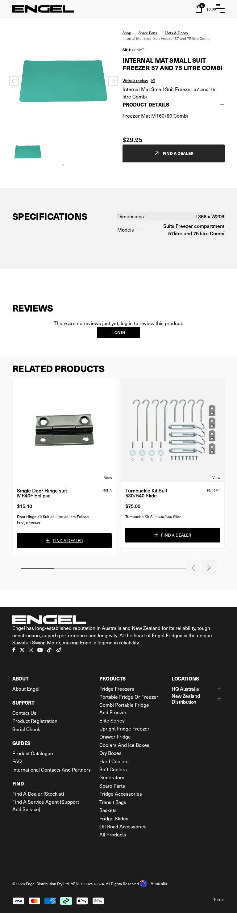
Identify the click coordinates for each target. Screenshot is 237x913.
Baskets (108, 810)
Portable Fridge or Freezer (128, 696)
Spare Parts (148, 33)
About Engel (26, 688)
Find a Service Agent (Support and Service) (45, 805)
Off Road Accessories (123, 826)
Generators (111, 777)
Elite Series (112, 720)
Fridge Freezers (116, 688)
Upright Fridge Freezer (124, 728)
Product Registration (34, 720)
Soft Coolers (113, 769)
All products (112, 834)
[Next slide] (113, 81)
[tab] (63, 164)
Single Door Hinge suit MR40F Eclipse (42, 493)
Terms (219, 899)
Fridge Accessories (120, 793)
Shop (127, 33)
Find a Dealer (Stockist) (38, 793)
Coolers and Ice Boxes (124, 744)
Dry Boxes (110, 752)
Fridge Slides (113, 818)
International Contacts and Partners (51, 769)
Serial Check (26, 729)
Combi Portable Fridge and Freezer (124, 708)
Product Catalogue (32, 753)
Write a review (135, 80)
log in (118, 332)
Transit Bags (112, 802)
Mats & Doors (176, 33)
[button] (28, 151)
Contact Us (24, 712)
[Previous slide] (14, 81)
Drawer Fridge (115, 736)
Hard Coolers (114, 761)
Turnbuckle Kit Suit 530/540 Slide (146, 493)
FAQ (17, 761)
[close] (220, 8)
